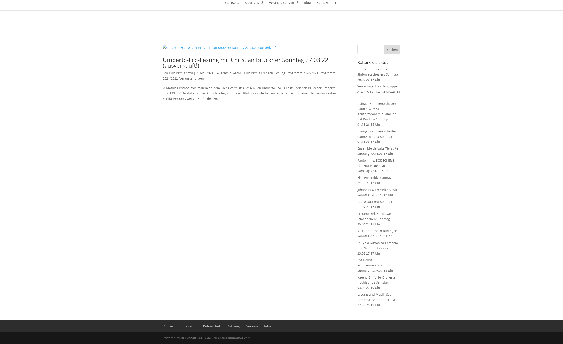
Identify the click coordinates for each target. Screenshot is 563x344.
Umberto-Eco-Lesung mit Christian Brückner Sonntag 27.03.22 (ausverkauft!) (245, 62)
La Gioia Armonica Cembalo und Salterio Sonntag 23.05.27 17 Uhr (377, 248)
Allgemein (224, 73)
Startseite (232, 3)
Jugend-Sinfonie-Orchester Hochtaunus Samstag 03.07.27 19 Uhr (377, 282)
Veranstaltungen (281, 3)
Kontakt (322, 3)
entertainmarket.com (234, 338)
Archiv (237, 73)
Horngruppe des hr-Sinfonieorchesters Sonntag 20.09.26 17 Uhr (377, 74)
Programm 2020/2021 (302, 73)
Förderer (251, 326)
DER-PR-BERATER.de (196, 338)
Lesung (280, 73)
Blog (307, 3)
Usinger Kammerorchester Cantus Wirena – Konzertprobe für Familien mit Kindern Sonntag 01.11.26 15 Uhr (376, 114)
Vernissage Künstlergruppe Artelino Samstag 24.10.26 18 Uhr (378, 91)
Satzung (234, 326)
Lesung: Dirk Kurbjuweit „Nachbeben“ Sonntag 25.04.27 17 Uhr (375, 219)
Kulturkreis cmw (181, 73)
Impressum (189, 326)
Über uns (252, 3)
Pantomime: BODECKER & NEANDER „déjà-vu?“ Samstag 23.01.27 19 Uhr (376, 165)
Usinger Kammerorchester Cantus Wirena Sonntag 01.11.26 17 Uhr (376, 136)
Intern (268, 326)
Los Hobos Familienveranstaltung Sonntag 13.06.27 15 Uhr (375, 265)
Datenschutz (212, 326)
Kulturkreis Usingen (258, 73)
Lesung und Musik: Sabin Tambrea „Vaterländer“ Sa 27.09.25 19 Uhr (376, 299)
